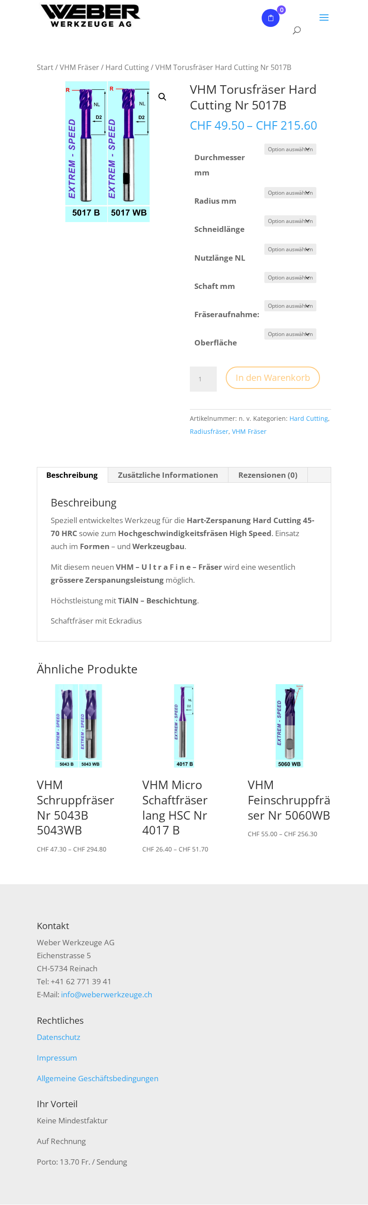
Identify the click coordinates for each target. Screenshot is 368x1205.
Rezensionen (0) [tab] (268, 475)
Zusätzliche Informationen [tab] (168, 475)
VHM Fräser (79, 67)
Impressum (57, 1057)
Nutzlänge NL (219, 258)
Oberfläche (215, 342)
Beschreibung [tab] (72, 475)
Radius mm (215, 201)
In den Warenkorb (273, 377)
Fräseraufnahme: (226, 314)
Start (45, 67)
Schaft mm (214, 286)
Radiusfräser (209, 431)
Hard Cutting (127, 67)
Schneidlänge (219, 229)
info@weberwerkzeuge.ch (106, 994)
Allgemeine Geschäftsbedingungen (97, 1078)
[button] (162, 97)
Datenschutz (58, 1037)
